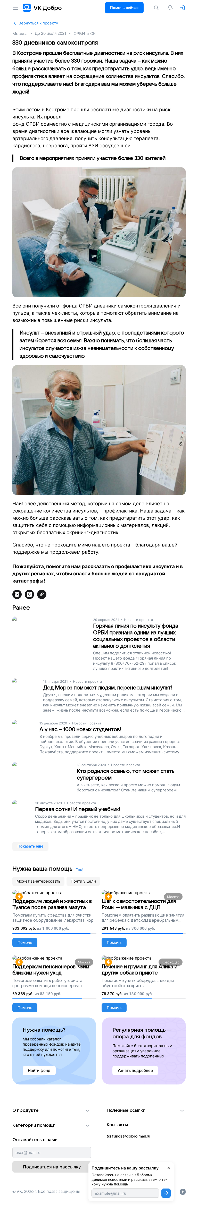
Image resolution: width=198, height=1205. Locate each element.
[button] (51, 1110)
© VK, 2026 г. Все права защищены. (46, 1191)
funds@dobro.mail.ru (131, 1136)
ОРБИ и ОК (84, 33)
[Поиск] (157, 7)
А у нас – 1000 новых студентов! (80, 729)
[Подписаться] (166, 1193)
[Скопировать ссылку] (41, 594)
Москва (20, 33)
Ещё (80, 869)
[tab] (38, 881)
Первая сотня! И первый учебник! (77, 809)
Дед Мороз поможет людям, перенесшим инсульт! (107, 688)
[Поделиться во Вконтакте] (17, 594)
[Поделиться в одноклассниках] (29, 594)
